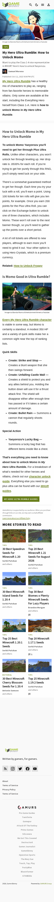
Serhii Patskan (9, 561)
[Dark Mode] (37, 5)
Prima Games (27, 829)
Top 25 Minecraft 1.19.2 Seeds (38, 680)
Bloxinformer (27, 871)
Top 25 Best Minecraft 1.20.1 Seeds (12, 642)
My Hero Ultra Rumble (16, 81)
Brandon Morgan (36, 607)
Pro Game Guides (27, 813)
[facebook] (27, 769)
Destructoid (27, 842)
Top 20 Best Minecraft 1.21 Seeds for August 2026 (39, 554)
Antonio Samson (10, 690)
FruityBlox (27, 867)
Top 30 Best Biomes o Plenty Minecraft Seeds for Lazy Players (38, 597)
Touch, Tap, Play (27, 863)
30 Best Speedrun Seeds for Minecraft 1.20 (13, 552)
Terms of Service (10, 785)
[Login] (49, 5)
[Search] (31, 5)
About (5, 781)
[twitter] (20, 769)
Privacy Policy (8, 789)
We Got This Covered (27, 838)
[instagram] (13, 769)
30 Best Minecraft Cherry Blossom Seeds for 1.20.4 (13, 682)
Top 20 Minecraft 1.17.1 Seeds (38, 640)
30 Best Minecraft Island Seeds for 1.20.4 (13, 595)
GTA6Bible (27, 875)
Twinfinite (27, 817)
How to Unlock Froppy (28, 265)
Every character (27, 319)
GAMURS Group (46, 883)
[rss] (5, 769)
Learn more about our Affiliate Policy (16, 518)
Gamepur (27, 821)
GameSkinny (27, 850)
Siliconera (27, 834)
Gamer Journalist (27, 846)
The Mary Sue (27, 859)
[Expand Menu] (43, 5)
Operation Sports (27, 855)
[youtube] (35, 769)
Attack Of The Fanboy (27, 825)
